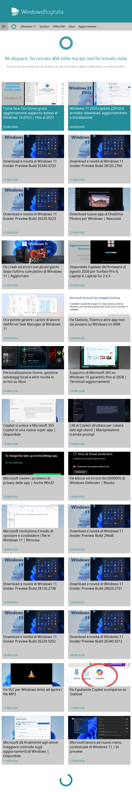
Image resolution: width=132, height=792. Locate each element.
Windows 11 (28, 26)
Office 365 (59, 26)
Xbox (72, 26)
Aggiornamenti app (90, 26)
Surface (44, 26)
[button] (4, 26)
